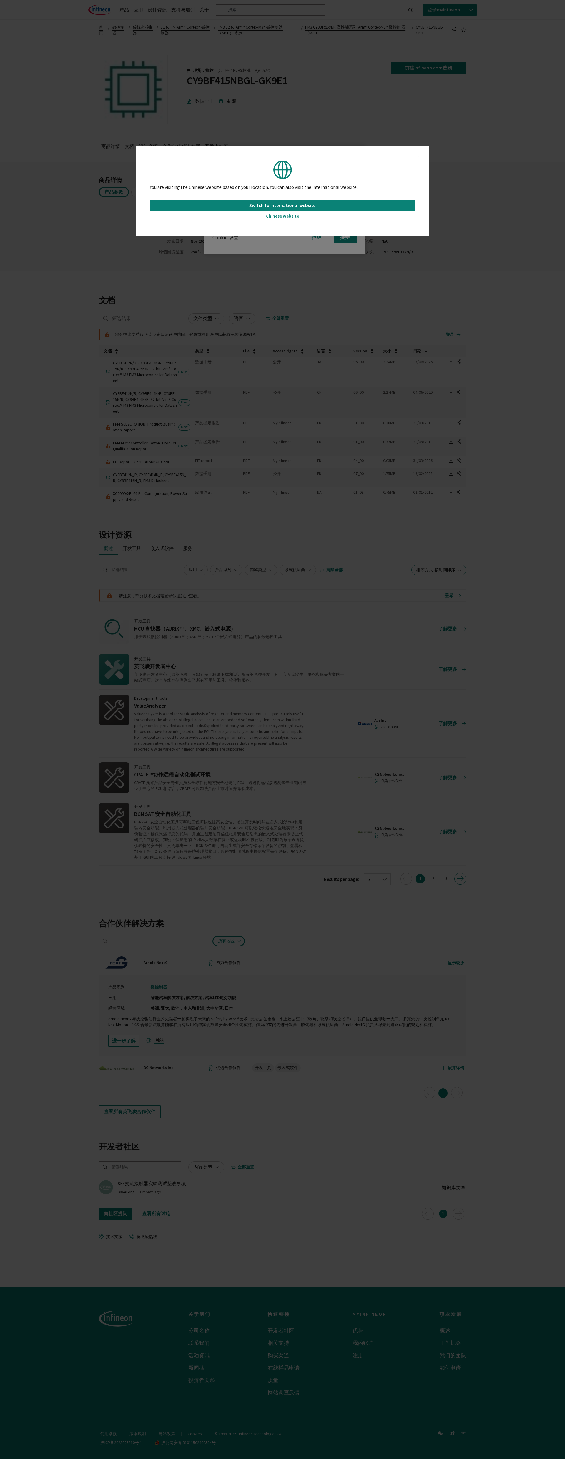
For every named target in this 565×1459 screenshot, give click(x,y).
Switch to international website (282, 205)
